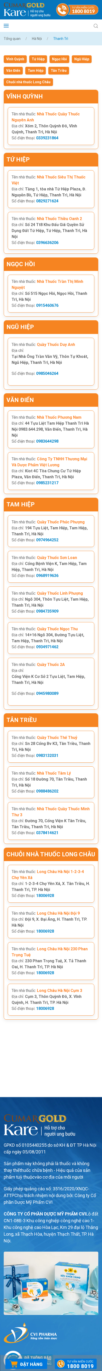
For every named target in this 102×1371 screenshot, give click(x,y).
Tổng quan (12, 39)
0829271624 (47, 201)
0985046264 (47, 373)
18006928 (45, 895)
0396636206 (47, 242)
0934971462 (47, 647)
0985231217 (47, 483)
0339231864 (47, 138)
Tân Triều (59, 71)
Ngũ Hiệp (81, 59)
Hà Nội (37, 39)
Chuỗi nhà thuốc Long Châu (28, 82)
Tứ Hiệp (38, 59)
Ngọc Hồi (59, 59)
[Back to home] (27, 9)
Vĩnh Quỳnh (15, 59)
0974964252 (47, 540)
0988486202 (47, 791)
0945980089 (47, 693)
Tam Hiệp (35, 71)
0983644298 (47, 441)
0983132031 (47, 755)
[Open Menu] (6, 25)
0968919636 (47, 575)
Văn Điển (13, 71)
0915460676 (47, 305)
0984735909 (47, 611)
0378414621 (47, 832)
